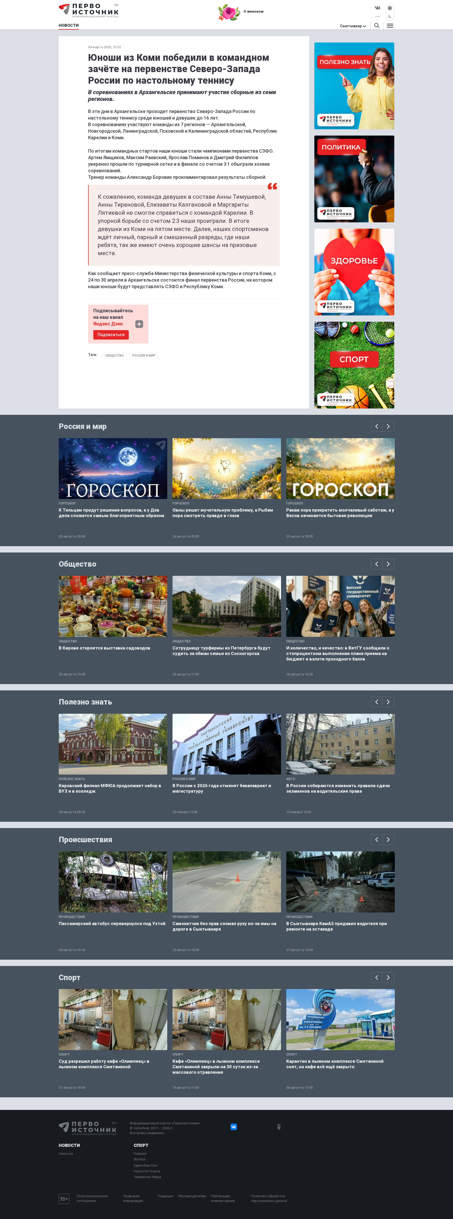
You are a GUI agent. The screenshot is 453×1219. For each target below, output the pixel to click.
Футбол (140, 1159)
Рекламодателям (192, 1196)
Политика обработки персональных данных (269, 1198)
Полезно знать (85, 701)
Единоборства (145, 1165)
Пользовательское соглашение (92, 1198)
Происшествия (85, 839)
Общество (114, 355)
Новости (69, 1145)
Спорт (69, 977)
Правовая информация (133, 1198)
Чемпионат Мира (147, 1177)
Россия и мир (143, 355)
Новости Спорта (147, 1171)
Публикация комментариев (223, 1198)
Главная (140, 1154)
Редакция (165, 1196)
